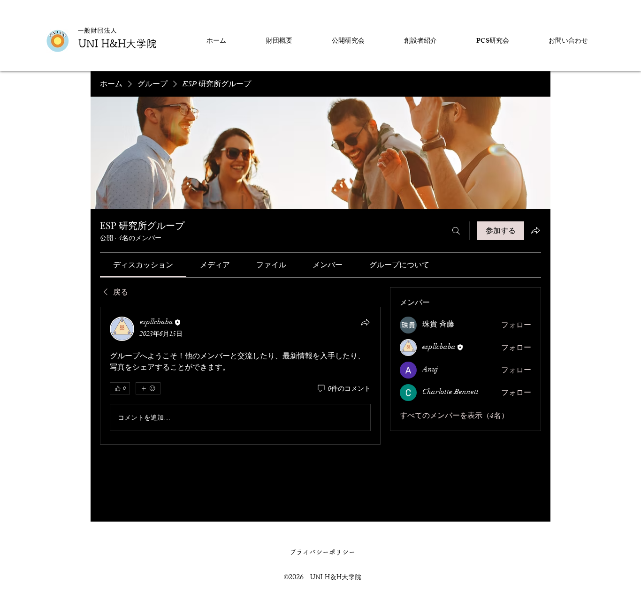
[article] (240, 376)
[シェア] (365, 322)
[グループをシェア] (535, 230)
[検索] (456, 230)
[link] (143, 265)
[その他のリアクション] (148, 388)
